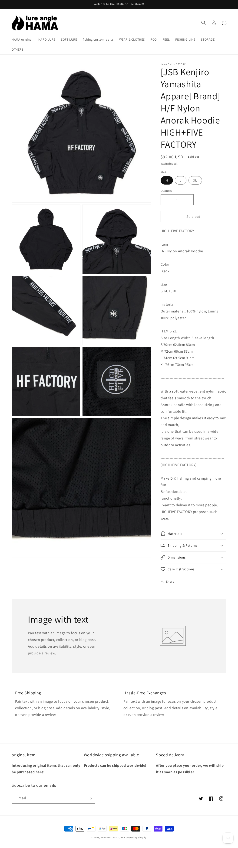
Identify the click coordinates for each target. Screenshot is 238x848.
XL (195, 180)
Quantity (166, 191)
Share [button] (170, 581)
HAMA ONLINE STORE (112, 837)
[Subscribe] (90, 798)
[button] (203, 23)
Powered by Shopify (135, 837)
